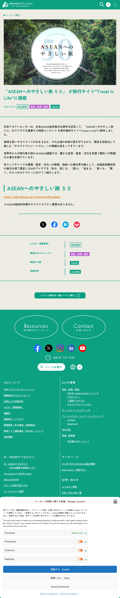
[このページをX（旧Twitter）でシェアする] (43, 224)
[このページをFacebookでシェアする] (54, 224)
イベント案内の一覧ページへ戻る (57, 295)
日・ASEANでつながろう (16, 463)
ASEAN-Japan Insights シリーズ (83, 393)
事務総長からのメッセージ (17, 395)
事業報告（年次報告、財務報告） (20, 424)
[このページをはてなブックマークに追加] (65, 224)
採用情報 (8, 436)
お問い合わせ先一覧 (72, 492)
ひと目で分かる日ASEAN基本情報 (78, 463)
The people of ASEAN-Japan (18, 473)
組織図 (7, 413)
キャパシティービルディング (76, 410)
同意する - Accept (60, 569)
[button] (115, 501)
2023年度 (75, 271)
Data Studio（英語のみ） (74, 469)
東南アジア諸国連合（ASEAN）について (23, 430)
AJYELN (71, 419)
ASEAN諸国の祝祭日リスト (22, 467)
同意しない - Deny (60, 578)
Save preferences (60, 586)
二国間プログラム (76, 400)
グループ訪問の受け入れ (16, 485)
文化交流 (66, 429)
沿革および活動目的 (13, 401)
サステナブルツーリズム (79, 404)
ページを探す (53, 367)
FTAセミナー (73, 396)
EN (73, 367)
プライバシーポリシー (49, 593)
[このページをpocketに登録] (77, 224)
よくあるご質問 (69, 486)
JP (79, 367)
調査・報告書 (68, 435)
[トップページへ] (18, 5)
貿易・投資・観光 (39, 106)
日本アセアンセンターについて (19, 389)
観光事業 (22, 106)
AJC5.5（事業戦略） (14, 407)
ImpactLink (72, 423)
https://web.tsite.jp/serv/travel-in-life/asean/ (32, 197)
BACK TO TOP (64, 357)
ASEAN (55, 106)
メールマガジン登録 (13, 491)
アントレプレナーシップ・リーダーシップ (82, 416)
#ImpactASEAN (11, 479)
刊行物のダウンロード (78, 441)
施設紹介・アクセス (13, 419)
